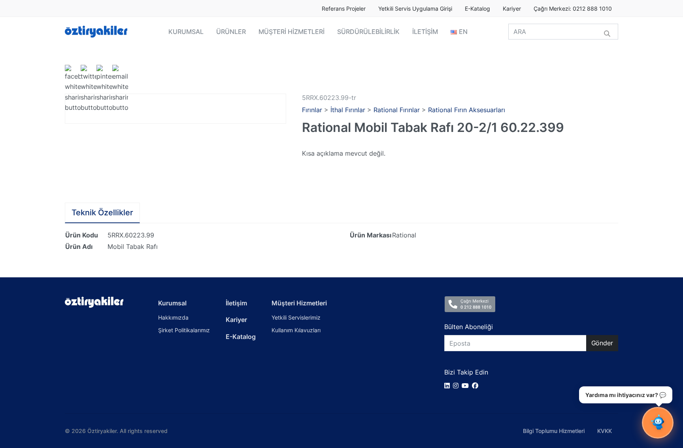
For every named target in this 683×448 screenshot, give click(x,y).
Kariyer (512, 9)
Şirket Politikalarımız (184, 330)
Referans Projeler (344, 9)
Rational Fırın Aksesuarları (466, 110)
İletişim (236, 303)
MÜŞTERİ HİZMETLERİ (291, 32)
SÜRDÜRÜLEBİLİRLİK (368, 32)
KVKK (604, 430)
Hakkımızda (173, 317)
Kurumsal (172, 303)
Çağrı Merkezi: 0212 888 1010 (573, 9)
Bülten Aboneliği (468, 327)
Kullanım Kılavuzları (296, 330)
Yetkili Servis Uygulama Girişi (415, 9)
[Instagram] (457, 385)
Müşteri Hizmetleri (299, 303)
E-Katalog (477, 9)
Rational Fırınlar (397, 110)
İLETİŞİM (425, 32)
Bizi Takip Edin (466, 372)
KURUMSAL (186, 32)
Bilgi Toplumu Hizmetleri (554, 430)
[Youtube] (467, 385)
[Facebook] (476, 385)
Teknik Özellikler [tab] (102, 212)
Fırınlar (312, 110)
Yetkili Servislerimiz (296, 317)
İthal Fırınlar (347, 110)
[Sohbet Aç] (658, 423)
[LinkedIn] (448, 385)
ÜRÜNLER (231, 32)
